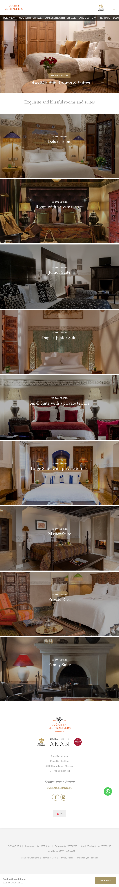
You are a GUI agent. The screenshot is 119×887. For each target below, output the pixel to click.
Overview (9, 18)
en (61, 814)
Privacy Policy (66, 857)
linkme (59, 146)
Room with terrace (30, 18)
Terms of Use (49, 857)
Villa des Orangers (30, 857)
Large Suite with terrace (94, 18)
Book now (105, 881)
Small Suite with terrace (60, 18)
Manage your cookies (87, 857)
